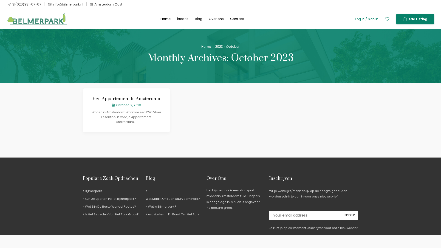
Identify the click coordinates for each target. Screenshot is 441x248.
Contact (237, 19)
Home (166, 19)
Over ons (216, 19)
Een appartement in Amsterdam (126, 99)
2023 (219, 46)
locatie (183, 19)
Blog (198, 19)
